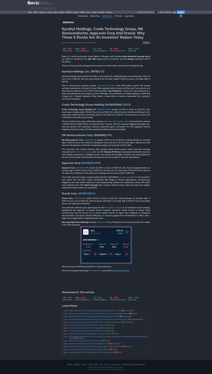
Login (174, 12)
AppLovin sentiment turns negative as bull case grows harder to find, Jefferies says (95, 346)
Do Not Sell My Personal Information (133, 364)
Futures (82, 12)
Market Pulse (95, 16)
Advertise (77, 364)
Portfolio (68, 12)
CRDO (126, 104)
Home (30, 12)
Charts (49, 12)
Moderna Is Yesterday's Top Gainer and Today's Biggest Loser (88, 343)
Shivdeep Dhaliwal (70, 43)
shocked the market (106, 85)
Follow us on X (115, 364)
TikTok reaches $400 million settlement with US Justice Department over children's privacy (98, 319)
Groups (61, 12)
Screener (42, 12)
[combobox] (48, 8)
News (36, 12)
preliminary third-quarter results (116, 121)
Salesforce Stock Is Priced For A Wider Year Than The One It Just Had (91, 352)
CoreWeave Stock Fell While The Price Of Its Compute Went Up (89, 349)
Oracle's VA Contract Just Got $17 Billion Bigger (84, 328)
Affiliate (69, 364)
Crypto (94, 12)
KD (101, 71)
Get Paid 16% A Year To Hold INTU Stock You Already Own (87, 325)
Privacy (106, 364)
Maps (55, 12)
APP (96, 163)
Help (169, 12)
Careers (84, 364)
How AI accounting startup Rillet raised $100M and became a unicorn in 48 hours (95, 322)
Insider (75, 12)
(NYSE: (82, 193)
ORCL (90, 193)
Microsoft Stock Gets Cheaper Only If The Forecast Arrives (87, 331)
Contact (90, 364)
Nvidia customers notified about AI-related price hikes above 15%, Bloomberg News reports (98, 313)
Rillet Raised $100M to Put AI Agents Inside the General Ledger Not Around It (94, 316)
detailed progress (114, 207)
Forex (89, 12)
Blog (96, 364)
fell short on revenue (83, 152)
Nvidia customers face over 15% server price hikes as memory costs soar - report (95, 311)
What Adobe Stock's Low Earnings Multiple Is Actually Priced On (89, 334)
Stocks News (107, 16)
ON (109, 135)
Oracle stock (101, 222)
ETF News (118, 16)
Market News (83, 16)
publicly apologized (127, 177)
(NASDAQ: (101, 109)
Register (181, 12)
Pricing (108, 12)
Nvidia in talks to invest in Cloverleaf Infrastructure (85, 341)
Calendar (101, 12)
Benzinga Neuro (95, 270)
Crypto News (129, 16)
